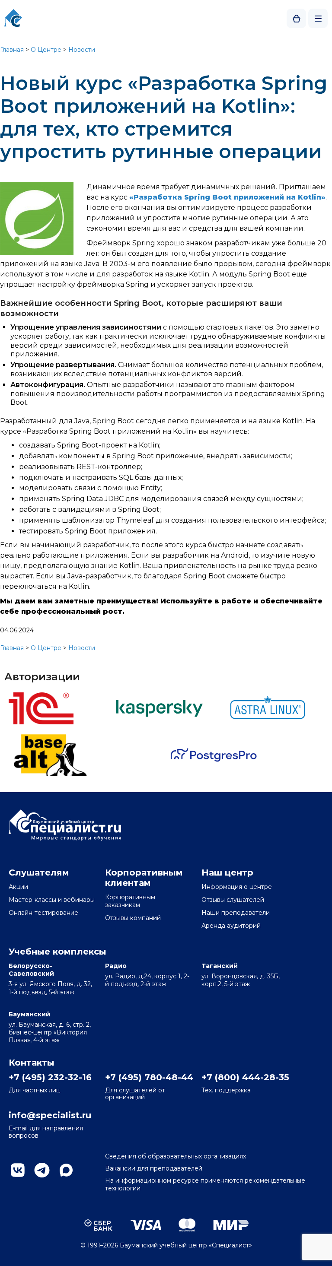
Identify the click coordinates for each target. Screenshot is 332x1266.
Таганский (219, 966)
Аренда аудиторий (231, 926)
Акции (18, 887)
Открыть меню (318, 18)
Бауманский (29, 1014)
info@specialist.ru (50, 1115)
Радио (116, 966)
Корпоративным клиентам (144, 877)
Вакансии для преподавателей (153, 1168)
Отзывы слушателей (232, 900)
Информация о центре (236, 887)
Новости (81, 50)
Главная (12, 50)
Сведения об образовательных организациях (175, 1156)
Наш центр (227, 872)
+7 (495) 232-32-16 (50, 1077)
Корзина (296, 18)
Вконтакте (18, 1170)
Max (66, 1170)
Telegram (42, 1170)
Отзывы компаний (133, 918)
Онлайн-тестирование (43, 913)
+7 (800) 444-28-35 (244, 1077)
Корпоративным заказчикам (130, 901)
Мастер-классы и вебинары (52, 900)
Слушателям (39, 872)
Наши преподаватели (235, 913)
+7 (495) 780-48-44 (148, 1077)
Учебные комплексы (57, 951)
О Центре (46, 50)
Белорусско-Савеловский (31, 969)
